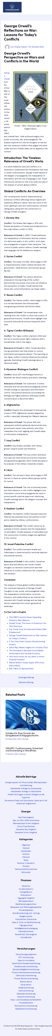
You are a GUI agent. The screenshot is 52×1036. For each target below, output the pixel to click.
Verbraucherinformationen (26, 869)
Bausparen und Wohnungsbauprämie (26, 907)
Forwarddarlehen (26, 910)
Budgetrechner (26, 916)
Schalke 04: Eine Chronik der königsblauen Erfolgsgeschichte (22, 734)
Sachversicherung (26, 991)
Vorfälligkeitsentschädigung (26, 928)
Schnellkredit (26, 937)
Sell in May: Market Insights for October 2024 (28, 647)
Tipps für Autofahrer (26, 960)
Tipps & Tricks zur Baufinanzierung (26, 922)
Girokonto (26, 886)
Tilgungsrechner (26, 925)
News (26, 860)
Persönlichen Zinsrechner (26, 919)
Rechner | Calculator (26, 863)
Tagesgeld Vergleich (26, 898)
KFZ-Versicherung (26, 957)
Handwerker (26, 851)
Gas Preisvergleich (26, 817)
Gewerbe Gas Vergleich (26, 829)
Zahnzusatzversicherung (26, 975)
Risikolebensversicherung (26, 1009)
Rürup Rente (26, 985)
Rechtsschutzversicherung (26, 1006)
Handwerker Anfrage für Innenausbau (26, 788)
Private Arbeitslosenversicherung (26, 972)
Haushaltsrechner (26, 931)
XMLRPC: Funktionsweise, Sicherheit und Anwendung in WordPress (24, 749)
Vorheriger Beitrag (26, 678)
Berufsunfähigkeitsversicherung (26, 969)
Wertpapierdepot (26, 901)
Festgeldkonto (26, 892)
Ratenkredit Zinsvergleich (26, 934)
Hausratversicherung (26, 997)
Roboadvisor (26, 895)
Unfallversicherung (26, 988)
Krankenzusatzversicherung (26, 966)
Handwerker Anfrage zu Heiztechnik (26, 791)
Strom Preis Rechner (26, 826)
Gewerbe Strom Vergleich (26, 832)
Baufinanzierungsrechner (26, 904)
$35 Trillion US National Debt (21, 669)
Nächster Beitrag (26, 683)
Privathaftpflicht (26, 1003)
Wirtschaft (26, 872)
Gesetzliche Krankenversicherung (26, 963)
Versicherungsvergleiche (26, 954)
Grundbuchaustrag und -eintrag (26, 913)
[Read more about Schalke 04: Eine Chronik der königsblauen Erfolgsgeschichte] (26, 715)
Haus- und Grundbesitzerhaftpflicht (26, 1000)
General (26, 848)
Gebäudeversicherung (26, 994)
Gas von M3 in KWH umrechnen (26, 820)
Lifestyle (25, 739)
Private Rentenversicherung (26, 978)
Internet (26, 854)
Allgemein (26, 845)
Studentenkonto (26, 889)
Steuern (26, 866)
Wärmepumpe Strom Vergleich (26, 823)
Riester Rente (26, 982)
